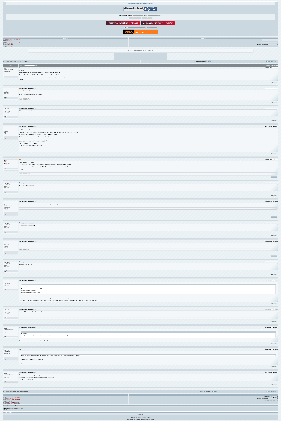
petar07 (22, 355)
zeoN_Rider (20, 408)
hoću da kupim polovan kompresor (13, 45)
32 (271, 46)
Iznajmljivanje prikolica (150, 419)
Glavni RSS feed (134, 417)
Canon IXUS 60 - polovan (11, 401)
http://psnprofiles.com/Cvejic (24, 150)
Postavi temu (268, 61)
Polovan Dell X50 (10, 41)
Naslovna (129, 3)
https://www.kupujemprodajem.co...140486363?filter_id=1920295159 (40, 377)
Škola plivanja (143, 419)
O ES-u (140, 3)
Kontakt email (140, 414)
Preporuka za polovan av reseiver (23, 61)
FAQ (133, 3)
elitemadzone (138, 11)
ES (149, 417)
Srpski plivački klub (137, 419)
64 (273, 46)
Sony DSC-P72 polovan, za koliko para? (14, 39)
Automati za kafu (130, 419)
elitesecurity (132, 11)
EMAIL (143, 11)
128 (274, 46)
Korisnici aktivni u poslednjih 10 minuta (11, 405)
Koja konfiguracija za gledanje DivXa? (13, 397)
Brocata (12, 408)
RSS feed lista (140, 417)
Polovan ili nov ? (9, 40)
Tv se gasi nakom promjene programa (13, 46)
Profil (5, 76)
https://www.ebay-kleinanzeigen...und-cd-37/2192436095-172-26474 (42, 375)
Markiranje (268, 65)
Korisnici (147, 3)
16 (270, 46)
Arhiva (145, 417)
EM (147, 417)
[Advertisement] (140, 56)
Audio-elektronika (13, 61)
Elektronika (7, 61)
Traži (35, 65)
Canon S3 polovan (10, 43)
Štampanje (273, 65)
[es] (3, 61)
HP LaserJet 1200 (10, 44)
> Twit (209, 61)
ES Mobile (149, 11)
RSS (146, 11)
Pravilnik (136, 3)
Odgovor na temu (274, 82)
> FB (206, 61)
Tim (143, 3)
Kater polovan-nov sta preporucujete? (13, 42)
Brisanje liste (275, 397)
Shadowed (16, 408)
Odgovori (273, 61)
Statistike (151, 3)
